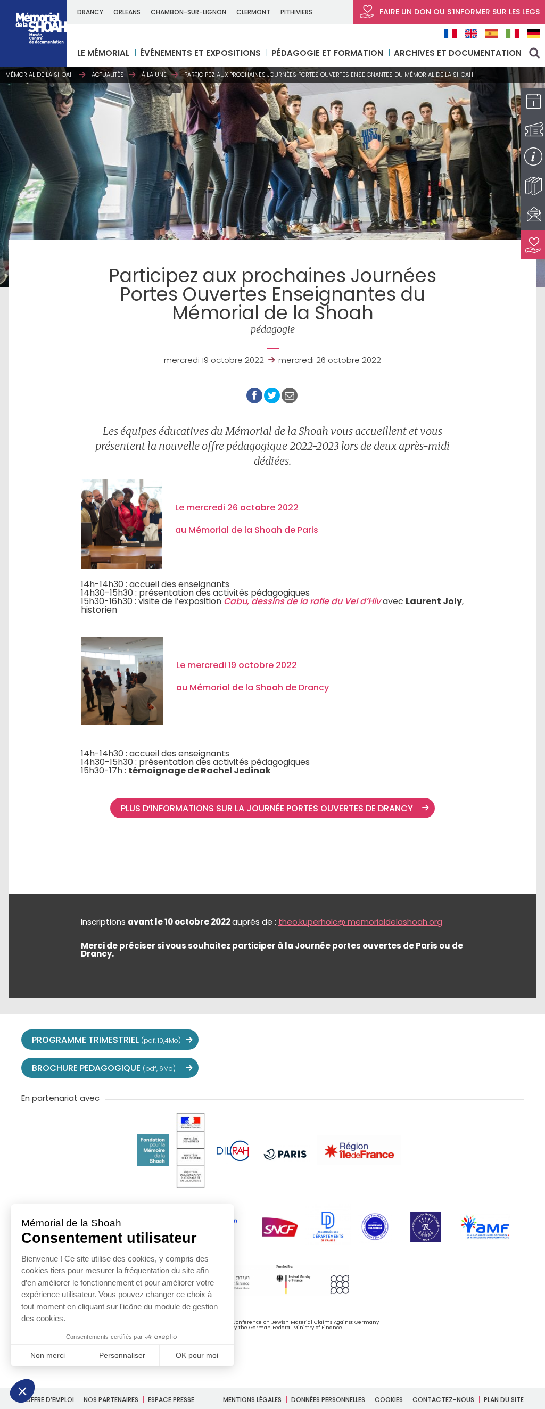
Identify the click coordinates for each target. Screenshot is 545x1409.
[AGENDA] (533, 102)
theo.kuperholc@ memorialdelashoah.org (360, 921)
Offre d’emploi (50, 1399)
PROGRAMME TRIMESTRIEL (106, 1040)
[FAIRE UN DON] (533, 244)
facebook (396, 1040)
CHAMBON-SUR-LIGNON (188, 12)
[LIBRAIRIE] (533, 186)
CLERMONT (253, 12)
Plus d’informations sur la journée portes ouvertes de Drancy (269, 808)
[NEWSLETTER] (533, 215)
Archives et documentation (458, 53)
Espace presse (171, 1399)
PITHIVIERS (296, 12)
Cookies (389, 1399)
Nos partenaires (111, 1399)
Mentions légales (252, 1399)
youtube (419, 1040)
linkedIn (489, 1040)
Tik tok (466, 1040)
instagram (442, 1040)
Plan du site (504, 1399)
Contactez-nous (443, 1399)
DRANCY (90, 12)
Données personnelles (328, 1399)
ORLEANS (127, 12)
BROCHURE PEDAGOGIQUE (104, 1068)
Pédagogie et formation (327, 53)
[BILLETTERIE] (533, 129)
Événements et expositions (200, 53)
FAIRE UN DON (458, 11)
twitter (372, 1040)
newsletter (513, 1040)
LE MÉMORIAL (103, 53)
